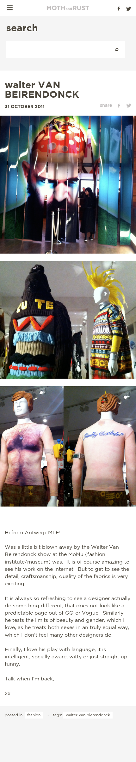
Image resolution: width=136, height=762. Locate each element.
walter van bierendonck (88, 715)
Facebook (118, 8)
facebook (118, 105)
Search (116, 49)
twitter (128, 105)
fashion (33, 715)
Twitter (128, 8)
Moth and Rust (68, 8)
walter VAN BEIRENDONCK (42, 89)
